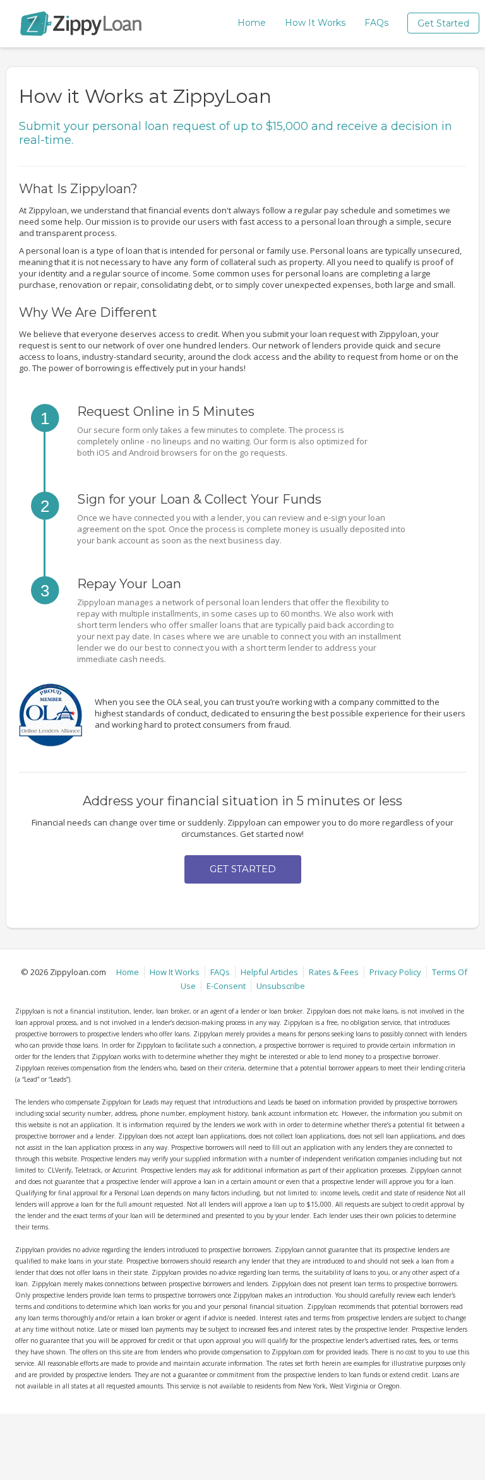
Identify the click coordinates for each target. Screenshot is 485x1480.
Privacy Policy (395, 972)
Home (251, 22)
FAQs (376, 22)
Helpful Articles (269, 972)
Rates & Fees (334, 972)
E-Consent (226, 986)
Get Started (443, 23)
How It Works (315, 22)
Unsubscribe (280, 986)
